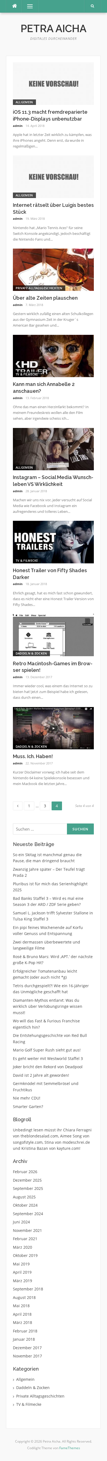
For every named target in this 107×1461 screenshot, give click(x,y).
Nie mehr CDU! (26, 1098)
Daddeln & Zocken (31, 653)
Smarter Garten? (28, 1106)
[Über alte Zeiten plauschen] (53, 269)
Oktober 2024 (25, 1205)
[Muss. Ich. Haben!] (53, 727)
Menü (27, 6)
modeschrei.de (76, 1142)
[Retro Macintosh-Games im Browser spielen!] (53, 634)
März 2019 (22, 1280)
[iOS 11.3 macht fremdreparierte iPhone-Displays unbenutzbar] (53, 83)
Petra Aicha (53, 29)
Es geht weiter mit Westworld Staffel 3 (48, 1058)
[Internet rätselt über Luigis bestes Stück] (53, 176)
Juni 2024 (21, 1222)
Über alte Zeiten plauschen (45, 298)
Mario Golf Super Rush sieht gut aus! (47, 1050)
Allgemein (24, 102)
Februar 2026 (25, 1171)
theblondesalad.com (39, 1136)
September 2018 (28, 1289)
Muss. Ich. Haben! (33, 756)
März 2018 (22, 1322)
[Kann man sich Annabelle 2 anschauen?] (53, 355)
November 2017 (27, 1356)
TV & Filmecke (27, 374)
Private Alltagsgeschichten (39, 288)
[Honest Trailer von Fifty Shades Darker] (53, 541)
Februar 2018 (25, 1331)
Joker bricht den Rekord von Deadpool (48, 1066)
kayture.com (68, 1148)
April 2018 (22, 1314)
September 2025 (28, 1188)
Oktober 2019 (25, 1255)
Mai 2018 (21, 1305)
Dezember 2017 (27, 1347)
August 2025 (24, 1197)
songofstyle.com (28, 1142)
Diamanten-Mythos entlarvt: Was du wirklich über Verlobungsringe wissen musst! (47, 1006)
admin (17, 126)
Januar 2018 (24, 1339)
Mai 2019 (21, 1264)
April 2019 (22, 1272)
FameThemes (69, 1448)
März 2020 (22, 1247)
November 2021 (27, 1230)
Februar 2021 (25, 1238)
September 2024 (28, 1213)
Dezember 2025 (27, 1180)
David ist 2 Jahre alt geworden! (41, 1075)
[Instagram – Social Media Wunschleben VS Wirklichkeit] (53, 448)
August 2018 (24, 1297)
